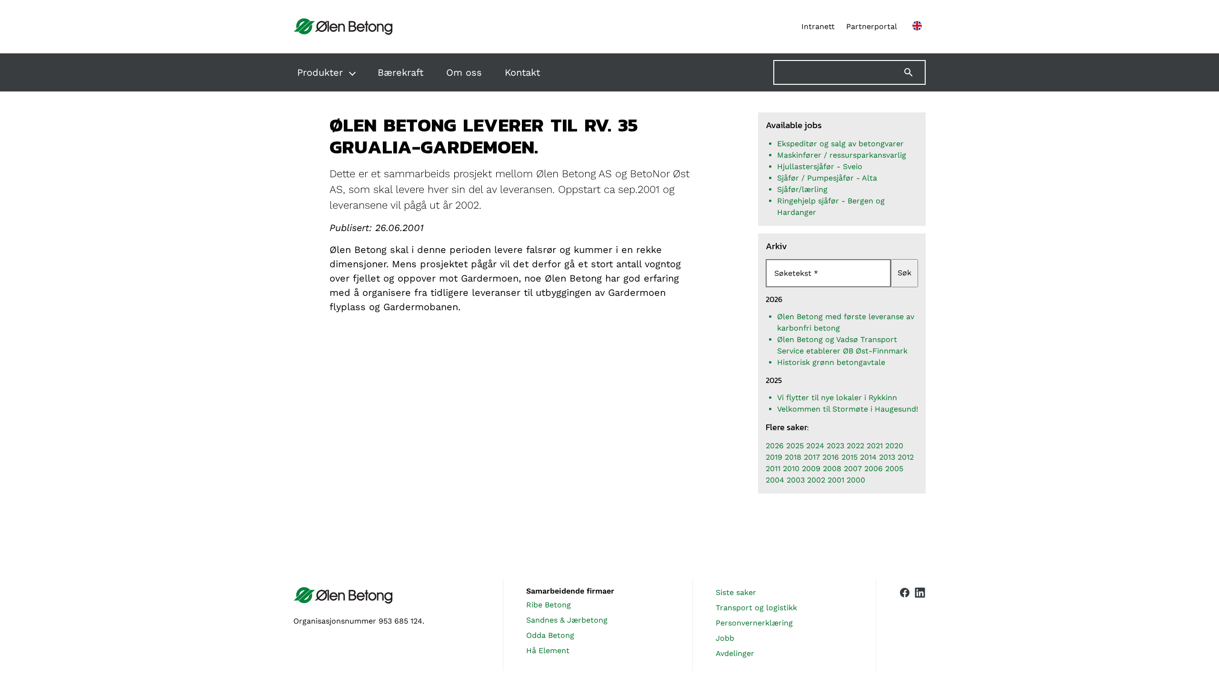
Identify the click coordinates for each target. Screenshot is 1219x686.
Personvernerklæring (754, 622)
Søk (904, 272)
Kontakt (522, 72)
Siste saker (736, 592)
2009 (811, 468)
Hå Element (548, 650)
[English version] (917, 26)
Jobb (725, 638)
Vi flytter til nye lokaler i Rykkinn (837, 397)
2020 (894, 445)
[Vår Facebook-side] (904, 623)
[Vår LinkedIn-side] (920, 625)
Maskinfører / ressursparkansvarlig (841, 155)
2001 (836, 479)
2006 (873, 468)
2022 (855, 445)
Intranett (818, 26)
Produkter (320, 72)
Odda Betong (550, 635)
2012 (906, 457)
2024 (815, 445)
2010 (791, 468)
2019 (774, 457)
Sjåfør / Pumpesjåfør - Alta (827, 177)
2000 (856, 479)
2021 (875, 445)
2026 (775, 445)
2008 (832, 468)
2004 (775, 479)
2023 (835, 445)
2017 (812, 457)
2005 (894, 468)
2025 (795, 445)
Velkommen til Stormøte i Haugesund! (847, 409)
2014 (868, 457)
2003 (796, 479)
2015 (849, 457)
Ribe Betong (548, 604)
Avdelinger (735, 653)
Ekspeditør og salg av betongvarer (840, 143)
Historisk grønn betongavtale (831, 362)
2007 (853, 468)
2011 (773, 468)
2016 (830, 457)
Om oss (464, 72)
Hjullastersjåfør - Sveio (819, 166)
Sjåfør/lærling (802, 189)
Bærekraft (400, 72)
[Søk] (914, 72)
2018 (793, 457)
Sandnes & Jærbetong (567, 620)
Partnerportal (871, 26)
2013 (887, 457)
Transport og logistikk (756, 607)
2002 (816, 479)
